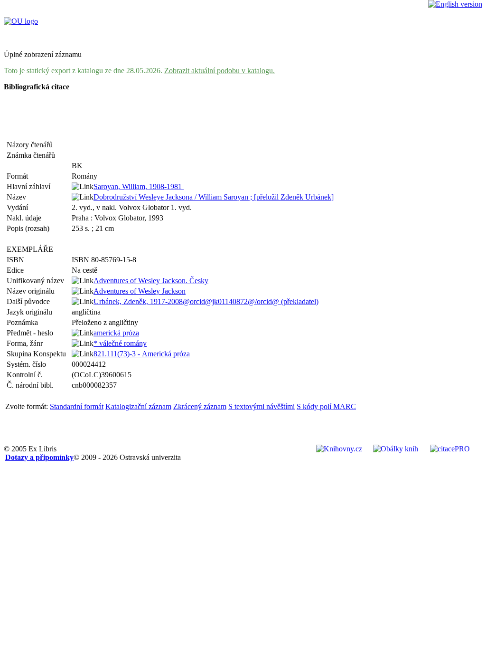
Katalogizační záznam (138, 406)
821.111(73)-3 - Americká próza (141, 354)
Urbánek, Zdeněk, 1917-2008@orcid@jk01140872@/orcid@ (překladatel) (205, 301)
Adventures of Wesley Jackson (139, 291)
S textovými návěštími (261, 406)
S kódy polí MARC (326, 406)
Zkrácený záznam (199, 406)
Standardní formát (76, 406)
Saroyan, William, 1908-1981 (138, 186)
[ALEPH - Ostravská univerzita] (21, 21)
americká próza (116, 333)
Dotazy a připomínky (39, 457)
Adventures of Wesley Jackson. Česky (150, 281)
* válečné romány (120, 343)
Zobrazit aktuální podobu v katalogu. (219, 71)
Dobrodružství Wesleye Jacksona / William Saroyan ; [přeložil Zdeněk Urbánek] (213, 197)
